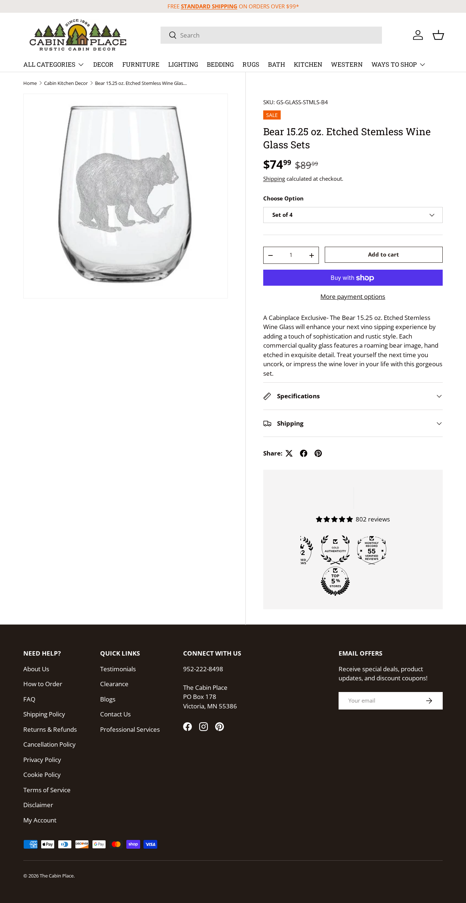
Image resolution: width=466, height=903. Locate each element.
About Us (36, 669)
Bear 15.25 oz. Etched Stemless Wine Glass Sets (141, 83)
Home (30, 83)
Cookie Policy (42, 774)
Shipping (274, 178)
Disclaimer (38, 805)
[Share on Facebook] (303, 453)
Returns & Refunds (50, 729)
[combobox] (271, 35)
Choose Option (283, 198)
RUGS (250, 64)
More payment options (352, 297)
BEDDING (220, 64)
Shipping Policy (44, 714)
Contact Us (115, 714)
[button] (438, 35)
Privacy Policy (42, 759)
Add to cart (383, 254)
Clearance (114, 684)
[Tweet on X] (289, 453)
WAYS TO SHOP (394, 64)
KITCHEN (308, 64)
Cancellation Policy (49, 744)
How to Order (42, 684)
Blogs (107, 699)
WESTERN (347, 64)
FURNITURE (140, 64)
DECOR (103, 64)
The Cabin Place (57, 875)
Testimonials (118, 669)
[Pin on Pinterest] (318, 453)
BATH (276, 64)
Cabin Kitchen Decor (66, 83)
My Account (39, 820)
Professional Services (130, 729)
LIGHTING (183, 64)
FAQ (29, 699)
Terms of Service (47, 790)
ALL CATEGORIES (49, 64)
